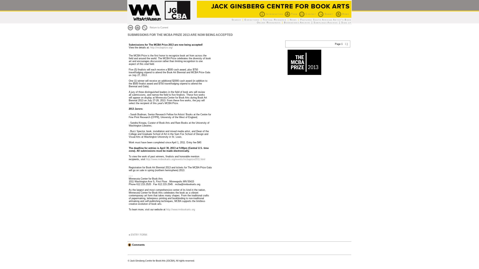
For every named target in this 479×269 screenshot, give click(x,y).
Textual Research (274, 19)
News (293, 19)
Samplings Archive (326, 22)
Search (236, 19)
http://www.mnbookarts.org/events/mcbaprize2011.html (175, 159)
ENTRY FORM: (139, 234)
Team (294, 14)
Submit (328, 14)
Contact (310, 14)
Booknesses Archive (297, 22)
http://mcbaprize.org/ (161, 47)
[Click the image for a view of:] (304, 74)
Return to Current (159, 27)
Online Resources (268, 22)
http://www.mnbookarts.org (180, 209)
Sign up (346, 22)
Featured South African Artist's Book (325, 19)
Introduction (274, 14)
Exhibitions (252, 19)
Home (345, 14)
